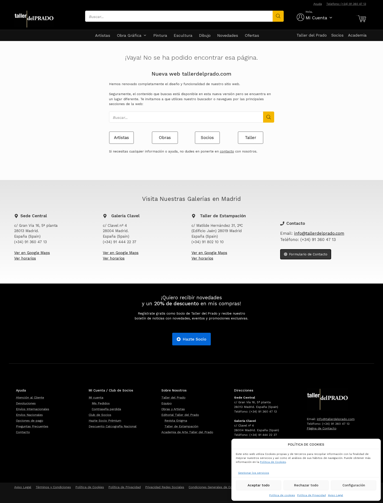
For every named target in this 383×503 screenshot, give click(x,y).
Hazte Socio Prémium (105, 420)
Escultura (183, 35)
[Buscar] (278, 16)
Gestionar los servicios (253, 472)
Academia (357, 35)
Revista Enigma (175, 420)
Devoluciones (26, 403)
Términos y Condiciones (53, 487)
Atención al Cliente (30, 397)
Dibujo (205, 35)
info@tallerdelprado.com (319, 233)
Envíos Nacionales (29, 415)
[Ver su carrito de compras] (361, 19)
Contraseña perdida (106, 409)
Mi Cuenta (316, 17)
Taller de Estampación (181, 426)
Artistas (102, 35)
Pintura (160, 35)
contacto (227, 151)
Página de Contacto (321, 428)
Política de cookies (282, 495)
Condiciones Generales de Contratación (218, 487)
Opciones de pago (29, 420)
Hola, (309, 11)
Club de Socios (100, 415)
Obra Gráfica (129, 35)
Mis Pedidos (101, 403)
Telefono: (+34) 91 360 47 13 (346, 4)
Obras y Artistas (173, 409)
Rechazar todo (306, 485)
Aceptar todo (259, 485)
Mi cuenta (96, 397)
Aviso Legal (335, 495)
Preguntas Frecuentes (32, 426)
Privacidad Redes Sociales (164, 487)
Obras (165, 137)
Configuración (353, 485)
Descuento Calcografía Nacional (113, 426)
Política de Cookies (273, 462)
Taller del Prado (312, 35)
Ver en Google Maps (32, 253)
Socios (337, 35)
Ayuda (317, 4)
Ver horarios (25, 258)
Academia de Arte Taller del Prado (187, 432)
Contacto (23, 432)
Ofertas (252, 35)
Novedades (227, 35)
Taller (250, 137)
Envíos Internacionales (32, 409)
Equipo (166, 403)
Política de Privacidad (311, 495)
